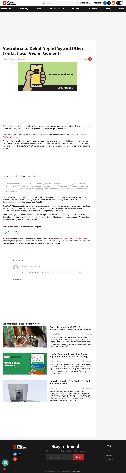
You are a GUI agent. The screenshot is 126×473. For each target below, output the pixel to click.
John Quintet (55, 361)
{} (45, 272)
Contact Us (110, 460)
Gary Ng (54, 388)
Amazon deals (85, 3)
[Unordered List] (35, 272)
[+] (48, 272)
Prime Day (23, 9)
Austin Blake (55, 334)
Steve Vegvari (9, 59)
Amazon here (24, 241)
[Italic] (25, 272)
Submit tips (98, 3)
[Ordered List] (32, 272)
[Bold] (22, 272)
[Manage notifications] (4, 468)
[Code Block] (40, 272)
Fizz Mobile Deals (56, 9)
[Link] (43, 272)
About (108, 451)
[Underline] (27, 272)
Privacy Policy (77, 471)
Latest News (5, 9)
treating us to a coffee (77, 238)
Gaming (108, 9)
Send (78, 457)
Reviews (93, 9)
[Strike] (30, 272)
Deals (38, 9)
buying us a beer (60, 238)
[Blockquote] (37, 272)
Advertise (109, 455)
